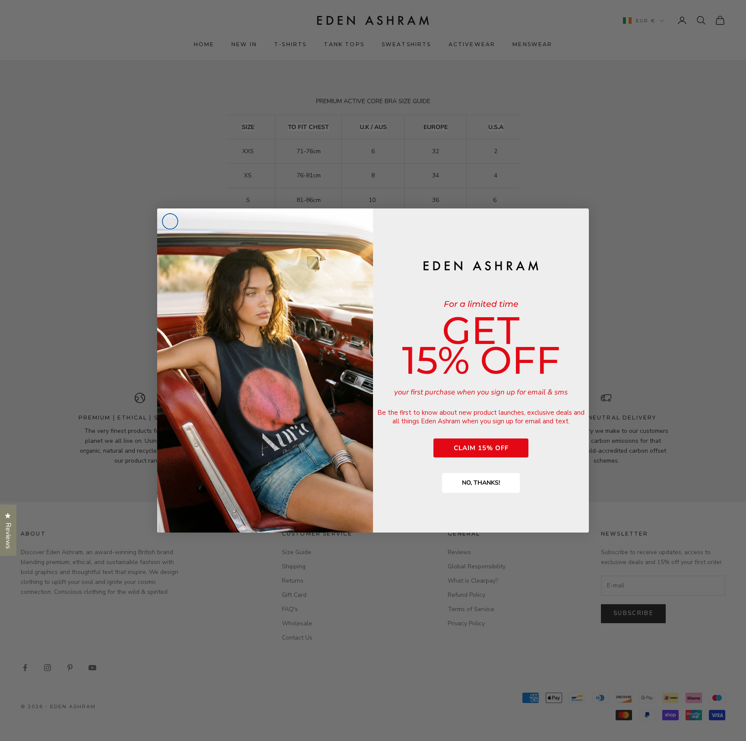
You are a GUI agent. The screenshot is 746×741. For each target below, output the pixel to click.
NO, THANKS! (481, 483)
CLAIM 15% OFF (481, 448)
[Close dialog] (170, 221)
